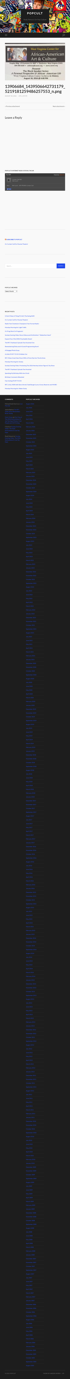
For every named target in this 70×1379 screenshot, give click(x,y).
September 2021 (31, 629)
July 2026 (29, 407)
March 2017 (30, 835)
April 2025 (29, 465)
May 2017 (29, 827)
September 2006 (31, 1316)
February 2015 (30, 930)
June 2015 (29, 915)
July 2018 (29, 774)
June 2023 (29, 549)
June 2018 (29, 778)
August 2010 (30, 1136)
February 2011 (30, 1113)
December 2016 (31, 846)
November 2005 (31, 1354)
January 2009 (30, 1209)
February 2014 (30, 976)
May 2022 (29, 598)
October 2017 (30, 808)
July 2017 (29, 820)
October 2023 (30, 533)
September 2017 (31, 812)
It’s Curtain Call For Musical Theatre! (16, 244)
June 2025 (29, 457)
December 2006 (31, 1304)
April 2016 (29, 877)
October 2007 (30, 1266)
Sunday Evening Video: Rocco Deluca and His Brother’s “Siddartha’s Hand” (28, 335)
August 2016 (30, 862)
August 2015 (30, 907)
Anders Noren (55, 1373)
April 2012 (29, 1060)
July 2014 (29, 957)
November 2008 (31, 1216)
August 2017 (30, 816)
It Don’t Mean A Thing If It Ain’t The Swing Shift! (20, 316)
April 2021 (29, 648)
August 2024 (30, 495)
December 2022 (31, 572)
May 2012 (29, 1056)
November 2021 (31, 621)
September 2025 (31, 446)
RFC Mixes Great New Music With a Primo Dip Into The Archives (25, 358)
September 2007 (31, 1270)
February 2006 (30, 1342)
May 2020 (29, 690)
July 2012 (29, 1049)
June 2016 (29, 869)
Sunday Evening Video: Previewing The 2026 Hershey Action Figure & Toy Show (30, 365)
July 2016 (29, 865)
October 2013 (30, 991)
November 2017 (31, 804)
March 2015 (30, 926)
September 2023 (31, 537)
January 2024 (30, 522)
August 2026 (30, 404)
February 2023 (30, 564)
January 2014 (30, 980)
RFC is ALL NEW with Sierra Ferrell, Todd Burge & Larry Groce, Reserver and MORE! (31, 384)
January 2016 (30, 888)
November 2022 (31, 575)
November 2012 (31, 1033)
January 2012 (30, 1072)
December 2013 (31, 984)
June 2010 (29, 1144)
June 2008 (29, 1236)
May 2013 (29, 1010)
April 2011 (29, 1106)
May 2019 (29, 736)
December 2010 (31, 1121)
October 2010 (30, 1129)
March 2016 (30, 881)
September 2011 (31, 1087)
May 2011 (29, 1102)
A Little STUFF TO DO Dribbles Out (16, 354)
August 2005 (30, 1365)
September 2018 (31, 766)
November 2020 (31, 667)
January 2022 (30, 614)
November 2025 (31, 438)
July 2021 (29, 636)
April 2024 (29, 510)
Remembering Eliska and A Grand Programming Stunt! (22, 346)
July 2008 (29, 1232)
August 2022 (30, 587)
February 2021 (30, 656)
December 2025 (31, 434)
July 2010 (29, 1140)
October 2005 (30, 1358)
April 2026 (29, 419)
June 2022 (29, 594)
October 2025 (30, 442)
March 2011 (30, 1110)
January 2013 (30, 1026)
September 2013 (31, 995)
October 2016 (30, 854)
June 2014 (29, 961)
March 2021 (30, 652)
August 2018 (30, 770)
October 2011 (30, 1083)
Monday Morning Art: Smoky (14, 362)
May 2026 (29, 415)
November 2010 (31, 1125)
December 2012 (31, 1030)
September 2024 (31, 491)
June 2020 (29, 686)
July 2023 (29, 545)
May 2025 (29, 461)
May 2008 (29, 1239)
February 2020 (30, 701)
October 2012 (30, 1037)
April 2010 (29, 1152)
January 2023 (30, 568)
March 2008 (30, 1247)
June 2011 (29, 1098)
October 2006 (30, 1312)
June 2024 (29, 503)
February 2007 (30, 1297)
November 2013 (31, 988)
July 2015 (29, 911)
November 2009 (31, 1171)
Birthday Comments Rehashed (14, 377)
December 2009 (31, 1167)
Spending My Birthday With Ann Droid (17, 373)
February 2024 (30, 518)
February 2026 (30, 427)
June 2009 (29, 1190)
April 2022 (29, 602)
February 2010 (30, 1159)
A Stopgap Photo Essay (12, 350)
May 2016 (29, 873)
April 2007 (29, 1289)
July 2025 (29, 453)
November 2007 (31, 1262)
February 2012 (30, 1068)
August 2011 (30, 1091)
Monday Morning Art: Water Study (16, 388)
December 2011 (31, 1075)
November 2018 (31, 759)
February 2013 (30, 1022)
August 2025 (30, 449)
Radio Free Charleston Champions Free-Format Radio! (22, 323)
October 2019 (30, 717)
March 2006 (30, 1339)
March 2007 (30, 1293)
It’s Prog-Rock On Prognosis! (14, 331)
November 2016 (31, 850)
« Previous (12, 106)
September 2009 (31, 1178)
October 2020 (30, 671)
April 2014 (29, 968)
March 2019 (30, 743)
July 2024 (29, 499)
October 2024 (30, 488)
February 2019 (30, 747)
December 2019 (31, 709)
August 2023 (30, 541)
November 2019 (31, 713)
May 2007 (29, 1285)
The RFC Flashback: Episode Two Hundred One (19, 342)
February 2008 (30, 1251)
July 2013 (29, 1003)
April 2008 (29, 1243)
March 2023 (30, 560)
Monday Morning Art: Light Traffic (15, 327)
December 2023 (31, 526)
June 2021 (29, 640)
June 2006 (29, 1327)
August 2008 (30, 1228)
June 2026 (29, 411)
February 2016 (30, 885)
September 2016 (31, 858)
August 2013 (30, 999)
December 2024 (31, 480)
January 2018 (30, 797)
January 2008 (30, 1255)
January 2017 (30, 843)
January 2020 (30, 705)
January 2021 (30, 659)
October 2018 (30, 762)
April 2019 (29, 739)
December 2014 (31, 938)
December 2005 (31, 1350)
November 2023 (31, 530)
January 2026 (30, 430)
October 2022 (30, 579)
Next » (59, 106)
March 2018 (30, 789)
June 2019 (29, 732)
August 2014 (30, 953)
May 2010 (29, 1148)
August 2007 (30, 1274)
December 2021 (31, 617)
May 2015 (29, 919)
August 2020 (30, 678)
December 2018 (31, 755)
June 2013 (29, 1007)
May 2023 (29, 552)
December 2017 (31, 801)
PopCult (35, 13)
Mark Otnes (8, 417)
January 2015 (30, 934)
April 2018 (29, 785)
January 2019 (30, 751)
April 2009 (29, 1197)
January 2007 (30, 1300)
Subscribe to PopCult (14, 239)
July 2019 (29, 728)
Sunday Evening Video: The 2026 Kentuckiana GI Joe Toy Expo (13, 429)
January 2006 (30, 1346)
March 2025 (30, 469)
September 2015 (31, 904)
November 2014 (31, 942)
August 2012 (30, 1045)
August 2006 (30, 1319)
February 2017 (30, 839)
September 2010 (31, 1132)
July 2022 (29, 591)
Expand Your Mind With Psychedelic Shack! (18, 339)
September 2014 (31, 949)
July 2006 (29, 1323)
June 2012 (29, 1052)
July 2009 (29, 1186)
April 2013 (29, 1014)
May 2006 (29, 1331)
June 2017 (29, 823)
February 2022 (30, 610)
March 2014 (30, 972)
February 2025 (30, 472)
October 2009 (30, 1174)
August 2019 (30, 724)
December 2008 (31, 1213)
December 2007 (31, 1258)
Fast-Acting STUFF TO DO (13, 381)
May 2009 (29, 1194)
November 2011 (31, 1079)
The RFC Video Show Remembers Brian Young (12, 411)
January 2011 (30, 1117)
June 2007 (29, 1281)
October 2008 (30, 1220)
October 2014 (30, 946)
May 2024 (29, 507)
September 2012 (31, 1041)
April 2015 (29, 923)
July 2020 (29, 682)
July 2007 (29, 1278)
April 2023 (29, 556)
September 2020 (31, 675)
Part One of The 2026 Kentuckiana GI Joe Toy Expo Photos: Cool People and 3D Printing (13, 420)
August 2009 (30, 1182)
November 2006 (31, 1308)
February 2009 (30, 1205)
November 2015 (31, 896)
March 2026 (30, 423)
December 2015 (31, 892)
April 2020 (29, 694)
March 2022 (30, 606)
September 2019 (31, 720)
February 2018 (30, 793)
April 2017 (29, 831)
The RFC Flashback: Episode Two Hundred (18, 369)
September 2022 (31, 583)
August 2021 (30, 633)
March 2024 (30, 514)
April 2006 (29, 1335)
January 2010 (30, 1163)
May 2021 (29, 644)
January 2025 (30, 476)
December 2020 (31, 663)
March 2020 (30, 697)
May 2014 (29, 965)
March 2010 (30, 1155)
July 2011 (29, 1094)
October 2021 (30, 625)
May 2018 (29, 781)
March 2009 (30, 1201)
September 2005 (31, 1361)
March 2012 (30, 1064)
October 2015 (30, 900)
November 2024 (31, 484)
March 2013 (30, 1018)
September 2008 (31, 1224)
